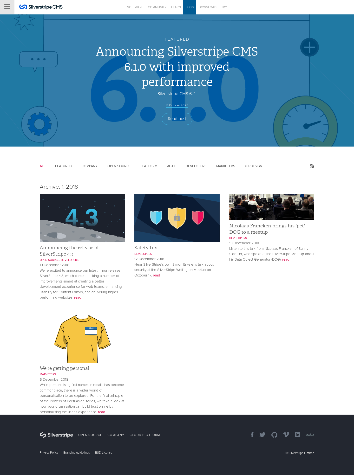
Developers (196, 166)
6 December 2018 (54, 379)
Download (207, 7)
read (77, 297)
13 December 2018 (54, 265)
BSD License (103, 453)
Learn (176, 7)
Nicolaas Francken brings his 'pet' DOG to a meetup (267, 229)
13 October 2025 (177, 105)
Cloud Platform (145, 435)
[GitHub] (272, 435)
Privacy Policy (49, 453)
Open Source (119, 166)
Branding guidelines (76, 453)
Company (90, 166)
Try (224, 7)
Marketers (225, 166)
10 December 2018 (244, 243)
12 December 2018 (149, 259)
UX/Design (253, 166)
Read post (177, 118)
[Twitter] (260, 435)
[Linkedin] (295, 435)
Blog (190, 7)
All (42, 166)
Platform (148, 166)
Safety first (146, 247)
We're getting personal (64, 368)
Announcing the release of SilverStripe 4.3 (69, 250)
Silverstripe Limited (301, 453)
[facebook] (250, 435)
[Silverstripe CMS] (41, 7)
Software (135, 7)
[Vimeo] (283, 435)
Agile (171, 166)
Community (157, 7)
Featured (63, 166)
